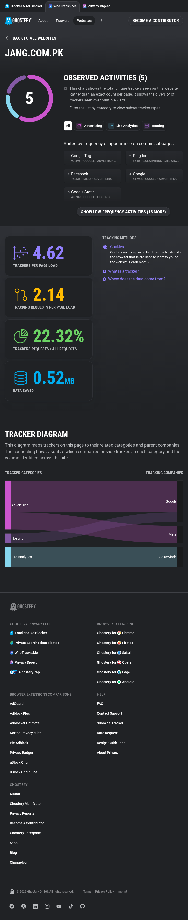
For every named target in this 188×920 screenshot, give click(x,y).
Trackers (62, 21)
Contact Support (109, 713)
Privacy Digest (99, 6)
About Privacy (107, 753)
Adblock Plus (20, 713)
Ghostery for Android (115, 682)
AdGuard (17, 704)
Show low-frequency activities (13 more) (123, 211)
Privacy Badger (21, 753)
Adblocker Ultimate (25, 723)
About (43, 21)
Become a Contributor (155, 20)
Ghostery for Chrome (115, 633)
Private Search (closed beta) (37, 643)
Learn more (138, 262)
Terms (87, 891)
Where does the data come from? (136, 279)
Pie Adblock (19, 743)
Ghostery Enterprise (25, 833)
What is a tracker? (123, 271)
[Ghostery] (18, 21)
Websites (84, 21)
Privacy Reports (22, 813)
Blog (13, 853)
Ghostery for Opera (114, 662)
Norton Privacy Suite (26, 733)
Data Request (107, 733)
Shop (14, 843)
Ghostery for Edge (113, 672)
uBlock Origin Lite (23, 772)
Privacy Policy (104, 891)
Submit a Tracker (110, 723)
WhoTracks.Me (65, 6)
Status (15, 794)
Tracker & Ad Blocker (26, 6)
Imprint (122, 891)
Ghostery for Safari (114, 653)
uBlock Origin (20, 762)
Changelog (18, 862)
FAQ (100, 704)
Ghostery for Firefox (115, 643)
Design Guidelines (111, 743)
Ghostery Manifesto (25, 804)
